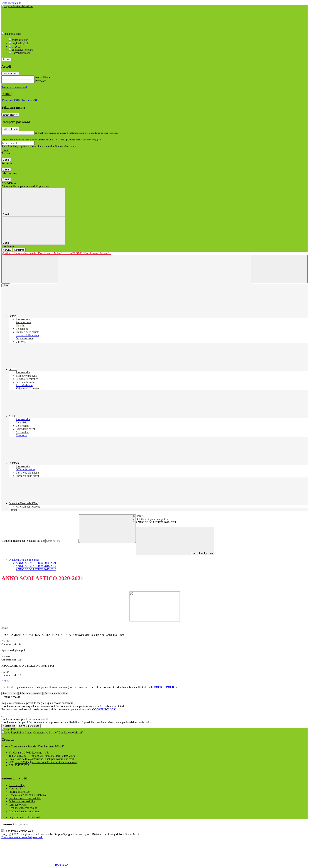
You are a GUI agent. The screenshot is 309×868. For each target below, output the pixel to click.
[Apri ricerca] (279, 269)
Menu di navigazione (202, 553)
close (5, 285)
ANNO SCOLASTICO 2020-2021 (36, 562)
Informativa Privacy (20, 791)
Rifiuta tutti (30, 693)
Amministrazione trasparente (25, 811)
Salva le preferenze (29, 726)
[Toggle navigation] (29, 269)
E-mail (39, 132)
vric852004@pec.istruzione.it (46, 762)
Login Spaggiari (93, 139)
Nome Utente (42, 77)
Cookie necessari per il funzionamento (23, 719)
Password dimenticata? (14, 87)
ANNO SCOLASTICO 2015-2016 (36, 569)
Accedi (6, 59)
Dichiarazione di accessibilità (25, 798)
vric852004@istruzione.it (45, 758)
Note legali (15, 788)
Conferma (19, 249)
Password (40, 80)
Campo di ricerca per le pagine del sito (23, 540)
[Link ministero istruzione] (17, 6)
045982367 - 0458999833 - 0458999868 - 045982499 (44, 755)
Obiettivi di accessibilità (22, 801)
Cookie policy (16, 785)
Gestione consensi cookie (23, 807)
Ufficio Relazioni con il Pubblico (27, 794)
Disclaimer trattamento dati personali (22, 837)
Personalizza (9, 693)
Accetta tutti (56, 693)
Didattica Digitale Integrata (151, 519)
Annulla (7, 249)
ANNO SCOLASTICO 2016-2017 (36, 566)
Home (139, 515)
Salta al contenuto (11, 2)
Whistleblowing (17, 804)
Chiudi (6, 160)
